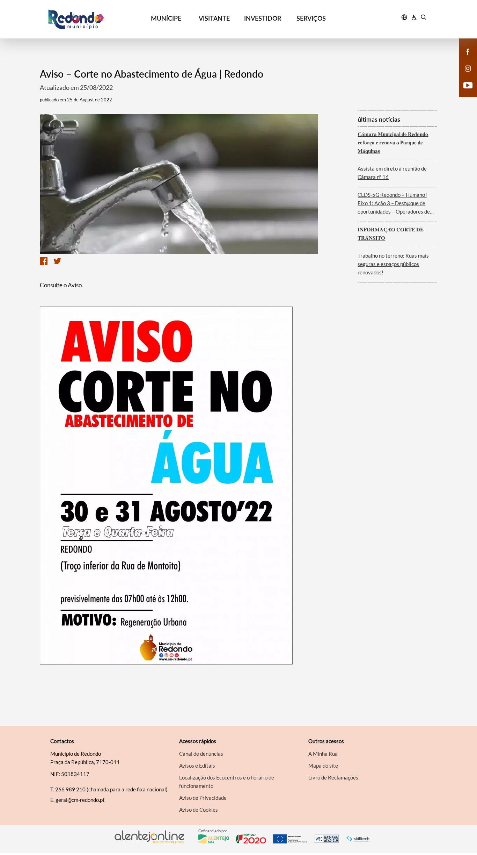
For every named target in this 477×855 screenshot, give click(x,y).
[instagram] (468, 68)
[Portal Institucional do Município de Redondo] (93, 19)
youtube (464, 92)
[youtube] (468, 84)
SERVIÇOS (311, 18)
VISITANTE (214, 18)
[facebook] (468, 51)
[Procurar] (423, 18)
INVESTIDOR (262, 18)
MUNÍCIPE (166, 18)
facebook (464, 59)
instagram (464, 75)
